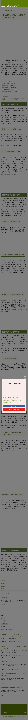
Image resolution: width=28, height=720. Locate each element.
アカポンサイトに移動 (14, 409)
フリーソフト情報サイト (8, 4)
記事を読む (14, 406)
